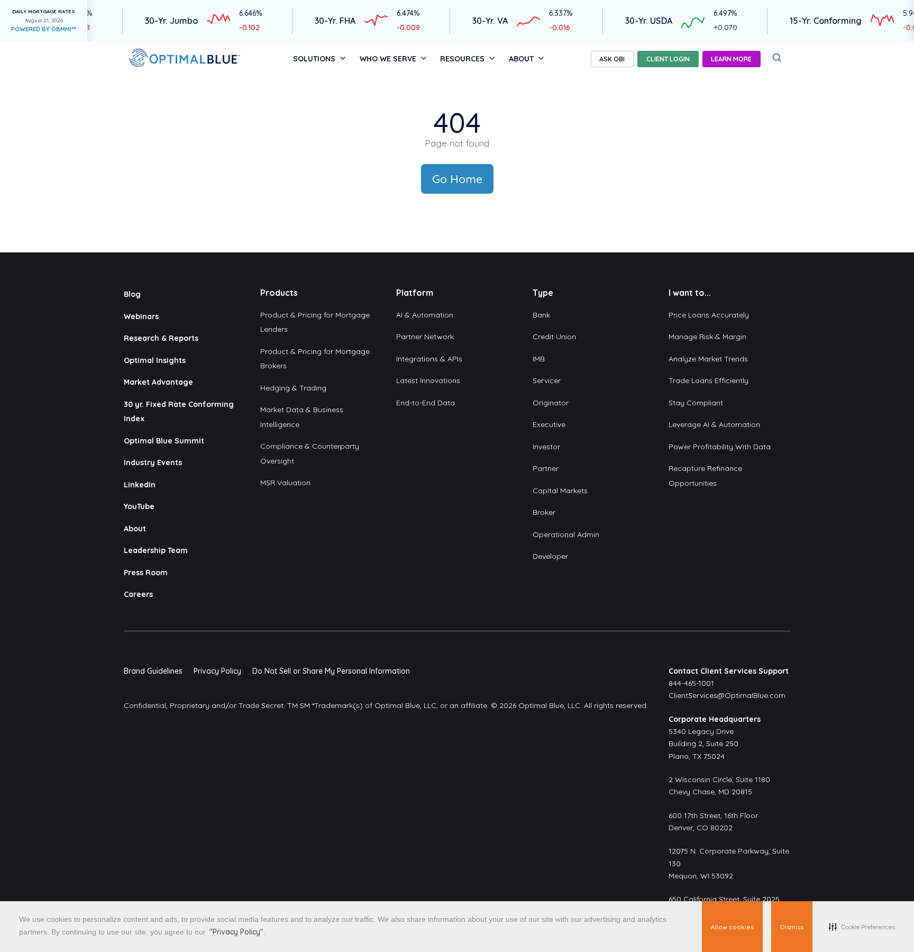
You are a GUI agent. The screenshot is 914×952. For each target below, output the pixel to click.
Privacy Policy (217, 671)
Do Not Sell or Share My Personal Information (331, 671)
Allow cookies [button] (732, 927)
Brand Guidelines (153, 671)
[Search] (777, 58)
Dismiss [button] (791, 927)
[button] (862, 926)
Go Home (457, 179)
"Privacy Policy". (237, 932)
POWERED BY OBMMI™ (43, 29)
